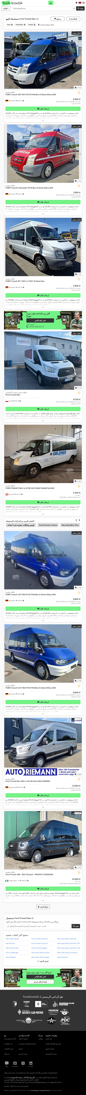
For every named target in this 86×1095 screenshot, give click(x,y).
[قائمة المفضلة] (76, 3)
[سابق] (6, 60)
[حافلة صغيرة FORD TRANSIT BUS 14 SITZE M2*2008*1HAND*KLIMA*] (43, 454)
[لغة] (80, 3)
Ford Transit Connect (39, 943)
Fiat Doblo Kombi (12, 939)
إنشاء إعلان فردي (40, 982)
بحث (81, 8)
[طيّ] (43, 120)
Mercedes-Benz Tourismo (67, 952)
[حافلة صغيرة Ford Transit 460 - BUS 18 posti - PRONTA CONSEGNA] (43, 840)
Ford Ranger (11, 957)
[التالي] (80, 60)
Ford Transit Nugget (39, 948)
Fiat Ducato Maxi (12, 948)
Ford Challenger (12, 952)
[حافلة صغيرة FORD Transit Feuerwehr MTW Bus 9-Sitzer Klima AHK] (43, 154)
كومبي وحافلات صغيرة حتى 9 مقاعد (20, 525)
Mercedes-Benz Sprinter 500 (68, 948)
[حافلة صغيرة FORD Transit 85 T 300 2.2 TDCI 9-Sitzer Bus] (43, 247)
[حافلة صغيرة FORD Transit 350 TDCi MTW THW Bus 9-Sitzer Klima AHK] (43, 60)
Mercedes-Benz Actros (40, 952)
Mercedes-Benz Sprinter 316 (68, 943)
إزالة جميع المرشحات (47, 25)
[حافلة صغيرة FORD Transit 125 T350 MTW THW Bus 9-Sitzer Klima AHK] (43, 560)
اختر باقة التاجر (40, 320)
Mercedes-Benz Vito (70, 525)
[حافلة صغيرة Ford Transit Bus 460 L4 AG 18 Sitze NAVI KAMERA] (43, 747)
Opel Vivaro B (62, 957)
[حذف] (74, 8)
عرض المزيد (44, 961)
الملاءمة (73, 19)
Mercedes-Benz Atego (40, 957)
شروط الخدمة (35, 1090)
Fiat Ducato (10, 943)
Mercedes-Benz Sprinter (67, 939)
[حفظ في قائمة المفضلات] (79, 92)
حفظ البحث (43, 907)
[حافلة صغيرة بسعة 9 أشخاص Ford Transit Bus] (43, 360)
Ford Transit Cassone (39, 939)
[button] (83, 3)
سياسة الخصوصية (45, 1090)
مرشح (58, 19)
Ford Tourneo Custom (48, 525)
